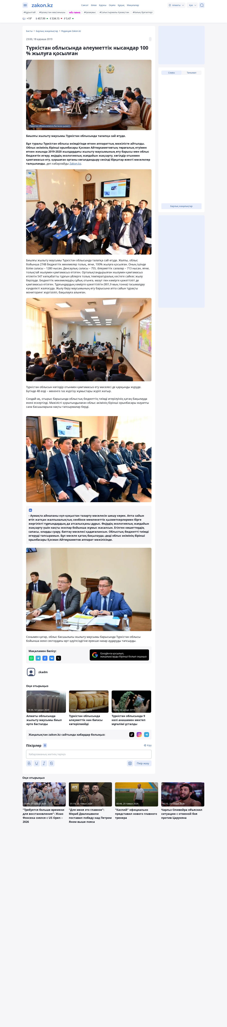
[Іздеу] (202, 5)
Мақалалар (133, 5)
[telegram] (38, 658)
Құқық (121, 5)
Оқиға (112, 5)
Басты (29, 31)
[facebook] (45, 658)
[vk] (52, 658)
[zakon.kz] (42, 5)
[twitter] (58, 658)
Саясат (84, 5)
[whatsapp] (31, 658)
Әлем (94, 5)
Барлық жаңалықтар (47, 31)
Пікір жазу (143, 763)
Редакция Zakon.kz (71, 31)
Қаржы (102, 5)
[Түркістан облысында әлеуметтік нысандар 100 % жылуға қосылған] (88, 212)
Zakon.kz (75, 163)
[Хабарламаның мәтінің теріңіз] (88, 754)
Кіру (149, 745)
